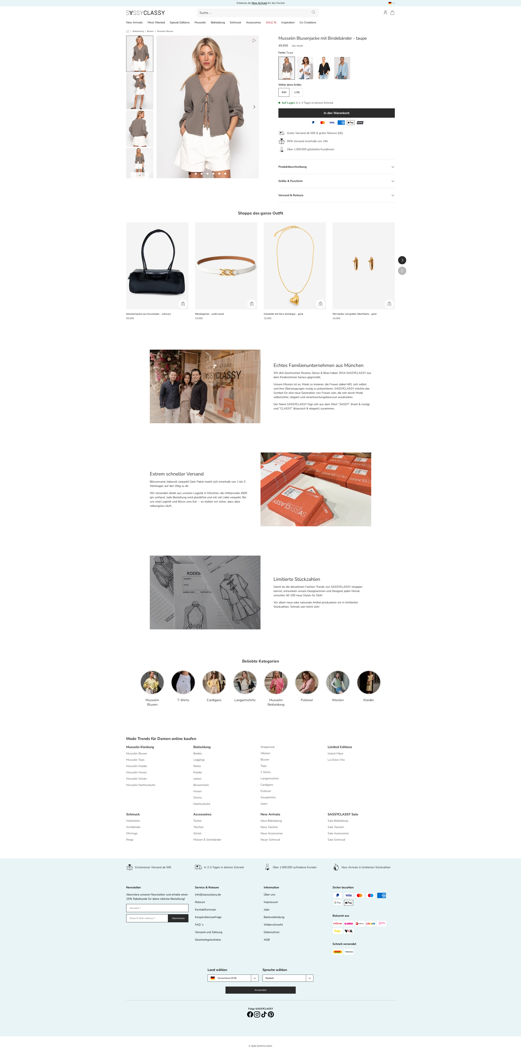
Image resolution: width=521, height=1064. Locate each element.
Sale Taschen (336, 827)
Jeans (263, 804)
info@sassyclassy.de (208, 894)
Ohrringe (131, 833)
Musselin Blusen (165, 31)
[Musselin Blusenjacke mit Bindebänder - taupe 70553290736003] (225, 174)
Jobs (266, 910)
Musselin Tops (135, 760)
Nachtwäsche (201, 804)
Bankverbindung (274, 917)
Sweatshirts (268, 797)
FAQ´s (199, 925)
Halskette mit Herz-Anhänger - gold (283, 314)
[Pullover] (307, 682)
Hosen (197, 791)
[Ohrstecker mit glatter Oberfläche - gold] (364, 266)
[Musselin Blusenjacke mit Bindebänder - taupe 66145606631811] (219, 174)
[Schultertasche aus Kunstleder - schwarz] (157, 266)
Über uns (269, 894)
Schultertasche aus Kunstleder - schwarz (148, 314)
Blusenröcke (201, 785)
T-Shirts (183, 700)
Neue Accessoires (271, 833)
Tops (263, 766)
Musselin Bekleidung (276, 702)
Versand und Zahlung (208, 932)
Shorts (197, 798)
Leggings (199, 760)
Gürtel (197, 833)
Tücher (197, 821)
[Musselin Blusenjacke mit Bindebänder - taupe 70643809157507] (190, 174)
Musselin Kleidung (140, 747)
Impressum (271, 902)
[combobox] (258, 13)
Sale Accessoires (338, 833)
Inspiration (288, 22)
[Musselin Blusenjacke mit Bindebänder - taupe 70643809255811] (213, 174)
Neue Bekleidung (271, 821)
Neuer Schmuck (270, 840)
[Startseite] (127, 31)
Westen (338, 700)
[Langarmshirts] (245, 682)
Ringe (129, 840)
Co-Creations (308, 22)
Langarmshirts (245, 700)
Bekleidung (218, 22)
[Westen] (338, 682)
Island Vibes (335, 753)
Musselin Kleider (136, 766)
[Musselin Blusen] (152, 682)
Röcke (197, 766)
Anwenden (261, 990)
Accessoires (253, 22)
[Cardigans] (214, 682)
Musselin (200, 22)
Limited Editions (340, 747)
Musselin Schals (136, 779)
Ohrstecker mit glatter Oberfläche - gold (355, 314)
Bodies (197, 753)
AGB (267, 940)
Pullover (307, 700)
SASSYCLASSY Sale (343, 814)
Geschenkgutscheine (208, 940)
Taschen (198, 827)
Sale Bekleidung (338, 821)
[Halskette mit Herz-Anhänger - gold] (295, 266)
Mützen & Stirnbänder (207, 840)
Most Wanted (156, 22)
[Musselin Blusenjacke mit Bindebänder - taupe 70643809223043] (201, 174)
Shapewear (267, 747)
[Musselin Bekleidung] (276, 682)
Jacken (197, 779)
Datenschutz (271, 932)
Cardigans (214, 700)
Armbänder (133, 827)
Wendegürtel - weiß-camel (209, 314)
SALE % (271, 22)
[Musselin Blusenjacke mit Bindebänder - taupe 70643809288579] (207, 174)
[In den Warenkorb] (182, 303)
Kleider (368, 700)
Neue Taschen (269, 827)
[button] (392, 12)
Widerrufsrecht (273, 925)
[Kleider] (369, 682)
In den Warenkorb (336, 113)
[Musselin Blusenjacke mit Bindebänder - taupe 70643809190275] (196, 174)
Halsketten (133, 821)
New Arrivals (134, 22)
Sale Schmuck (336, 840)
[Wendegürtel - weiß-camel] (226, 266)
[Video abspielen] (254, 40)
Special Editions (180, 22)
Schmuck (235, 22)
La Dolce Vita (336, 760)
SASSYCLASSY (264, 1046)
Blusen (150, 31)
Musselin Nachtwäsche (140, 785)
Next (140, 175)
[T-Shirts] (183, 682)
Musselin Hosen (136, 772)
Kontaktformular (205, 910)
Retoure (200, 902)
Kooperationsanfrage (208, 917)
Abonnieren (178, 918)
